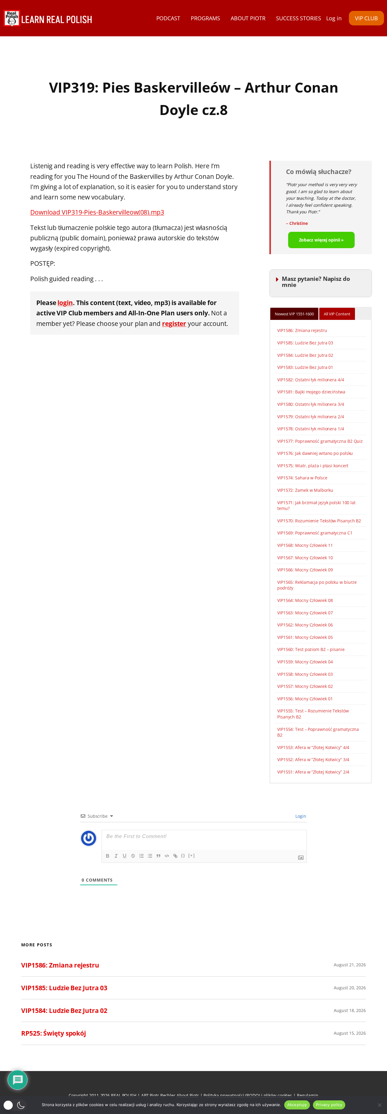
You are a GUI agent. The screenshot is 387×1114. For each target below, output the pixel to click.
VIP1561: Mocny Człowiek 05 (305, 637)
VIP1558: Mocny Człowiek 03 (305, 674)
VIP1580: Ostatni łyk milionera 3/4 (310, 404)
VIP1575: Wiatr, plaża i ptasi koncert (312, 465)
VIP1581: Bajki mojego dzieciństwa (311, 392)
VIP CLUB (366, 18)
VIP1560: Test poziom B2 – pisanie (311, 649)
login (65, 302)
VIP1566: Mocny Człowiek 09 (305, 570)
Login (300, 816)
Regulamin (307, 1095)
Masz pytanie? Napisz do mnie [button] (316, 281)
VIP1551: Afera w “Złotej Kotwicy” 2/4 (313, 772)
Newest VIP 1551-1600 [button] (294, 314)
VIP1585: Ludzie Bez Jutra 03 (305, 343)
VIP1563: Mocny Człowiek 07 (305, 613)
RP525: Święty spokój (53, 1033)
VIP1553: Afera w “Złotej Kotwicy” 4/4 (313, 747)
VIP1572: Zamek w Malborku (305, 490)
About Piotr (188, 1095)
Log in (333, 18)
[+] (191, 855)
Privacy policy (329, 1104)
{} (183, 855)
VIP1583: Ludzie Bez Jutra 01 (305, 367)
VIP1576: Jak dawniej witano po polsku (315, 453)
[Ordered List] (141, 855)
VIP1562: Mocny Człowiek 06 (305, 625)
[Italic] (116, 855)
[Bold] (107, 855)
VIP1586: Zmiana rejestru (302, 330)
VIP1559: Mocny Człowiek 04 (305, 662)
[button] (15, 1105)
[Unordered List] (150, 855)
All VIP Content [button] (337, 314)
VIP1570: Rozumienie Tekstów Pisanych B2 (319, 521)
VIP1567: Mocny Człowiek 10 (305, 557)
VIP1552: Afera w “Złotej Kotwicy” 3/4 (313, 759)
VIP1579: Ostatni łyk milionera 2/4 (310, 416)
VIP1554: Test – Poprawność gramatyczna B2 (318, 732)
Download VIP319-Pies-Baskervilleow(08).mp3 (97, 212)
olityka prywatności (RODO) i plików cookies (249, 1095)
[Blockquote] (158, 855)
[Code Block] (167, 855)
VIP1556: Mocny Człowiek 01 (305, 699)
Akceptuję (297, 1104)
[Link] (175, 855)
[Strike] (133, 855)
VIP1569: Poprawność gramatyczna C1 (315, 533)
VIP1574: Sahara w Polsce (302, 478)
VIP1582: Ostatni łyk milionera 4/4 (310, 380)
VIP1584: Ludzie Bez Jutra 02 (305, 355)
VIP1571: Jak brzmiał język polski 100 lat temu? (316, 505)
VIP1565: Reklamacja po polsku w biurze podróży (317, 585)
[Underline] (124, 855)
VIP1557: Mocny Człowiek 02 (305, 686)
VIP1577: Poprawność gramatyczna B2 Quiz (320, 441)
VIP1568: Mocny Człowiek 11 (305, 545)
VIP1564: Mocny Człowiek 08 (305, 600)
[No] (379, 1105)
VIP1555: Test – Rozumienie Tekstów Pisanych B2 (313, 714)
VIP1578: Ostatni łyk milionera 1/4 (310, 429)
